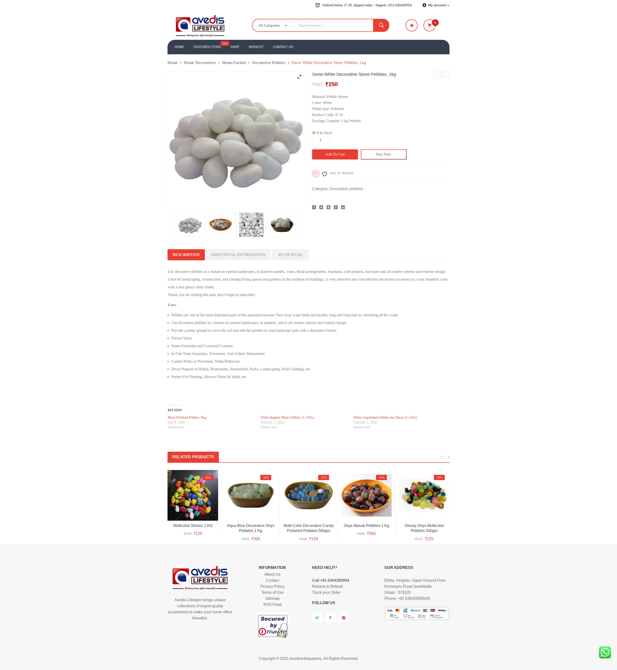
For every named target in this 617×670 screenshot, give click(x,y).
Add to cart (335, 154)
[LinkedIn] (343, 207)
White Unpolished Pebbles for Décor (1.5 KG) (385, 417)
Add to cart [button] (250, 525)
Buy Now (383, 154)
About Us (272, 574)
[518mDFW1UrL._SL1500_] (190, 225)
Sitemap (272, 598)
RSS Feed (272, 604)
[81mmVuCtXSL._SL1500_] (251, 225)
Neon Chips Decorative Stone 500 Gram (446, 74)
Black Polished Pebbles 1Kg (437, 74)
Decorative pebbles (268, 63)
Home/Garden (234, 63)
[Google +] (336, 207)
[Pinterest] (328, 207)
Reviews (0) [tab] (290, 255)
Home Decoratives (200, 63)
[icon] (411, 25)
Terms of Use (272, 592)
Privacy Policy (272, 586)
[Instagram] (344, 618)
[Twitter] (321, 207)
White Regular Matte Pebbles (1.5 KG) (287, 417)
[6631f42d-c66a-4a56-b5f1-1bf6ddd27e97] (282, 225)
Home (173, 63)
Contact (272, 580)
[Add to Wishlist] (192, 513)
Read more (308, 525)
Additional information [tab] (238, 255)
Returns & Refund (327, 586)
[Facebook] (314, 207)
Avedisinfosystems (305, 658)
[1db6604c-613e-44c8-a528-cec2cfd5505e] (221, 225)
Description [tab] (186, 255)
